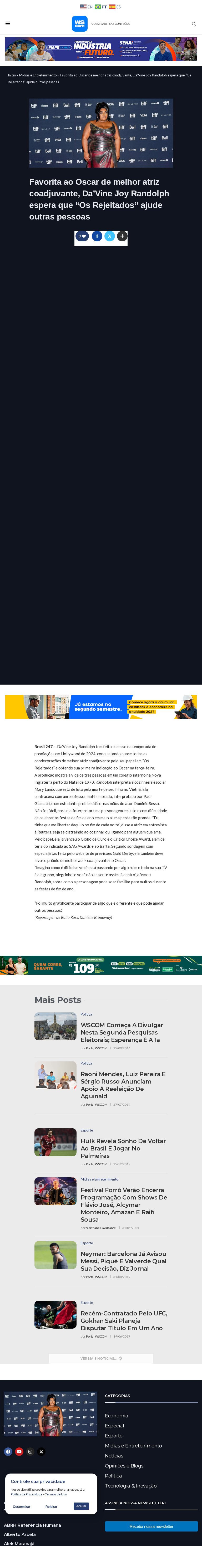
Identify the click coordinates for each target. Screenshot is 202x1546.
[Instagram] (30, 1451)
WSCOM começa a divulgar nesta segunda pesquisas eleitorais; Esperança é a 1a (122, 1032)
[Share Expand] (122, 236)
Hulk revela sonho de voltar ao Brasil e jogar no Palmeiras (123, 1148)
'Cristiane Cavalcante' (101, 1228)
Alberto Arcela (20, 1534)
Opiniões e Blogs (124, 1466)
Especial (114, 1426)
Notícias (114, 1456)
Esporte (114, 1436)
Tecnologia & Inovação (131, 1486)
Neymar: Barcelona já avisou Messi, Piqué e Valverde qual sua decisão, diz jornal (124, 1261)
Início (12, 75)
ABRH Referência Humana (32, 1525)
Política (113, 1476)
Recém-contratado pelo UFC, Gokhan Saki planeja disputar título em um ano (124, 1321)
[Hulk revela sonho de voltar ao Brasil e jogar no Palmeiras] (55, 1142)
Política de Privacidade (26, 1494)
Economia (116, 1416)
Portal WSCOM (96, 1048)
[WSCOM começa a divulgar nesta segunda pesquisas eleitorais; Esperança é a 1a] (55, 1026)
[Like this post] (84, 236)
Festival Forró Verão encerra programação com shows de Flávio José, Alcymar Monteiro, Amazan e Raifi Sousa (124, 1205)
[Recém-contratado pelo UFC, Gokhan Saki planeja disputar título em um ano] (55, 1315)
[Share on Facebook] (97, 236)
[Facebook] (8, 1451)
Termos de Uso (56, 1494)
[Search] (193, 24)
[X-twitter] (41, 1451)
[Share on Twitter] (109, 236)
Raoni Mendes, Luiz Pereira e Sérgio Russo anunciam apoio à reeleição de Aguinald (123, 1085)
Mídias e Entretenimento (38, 75)
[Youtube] (19, 1451)
